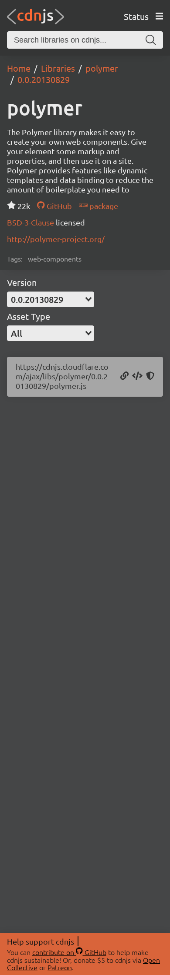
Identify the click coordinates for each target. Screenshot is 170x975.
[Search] (151, 40)
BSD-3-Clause (31, 222)
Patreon (60, 967)
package (103, 205)
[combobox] (50, 299)
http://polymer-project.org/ (56, 238)
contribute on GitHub (69, 952)
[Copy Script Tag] (137, 376)
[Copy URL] (124, 376)
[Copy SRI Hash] (150, 376)
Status (136, 16)
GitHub (58, 205)
